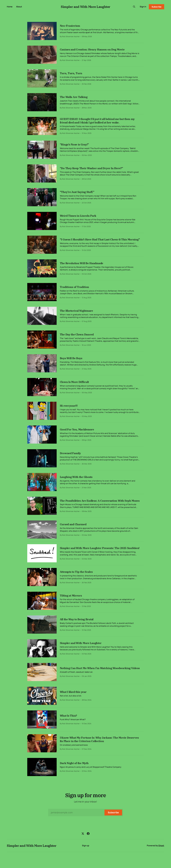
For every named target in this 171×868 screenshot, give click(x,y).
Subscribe (156, 6)
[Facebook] (88, 833)
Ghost (161, 845)
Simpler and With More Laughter (85, 7)
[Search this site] (134, 7)
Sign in (143, 6)
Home (9, 6)
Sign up (85, 845)
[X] (82, 833)
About (19, 6)
